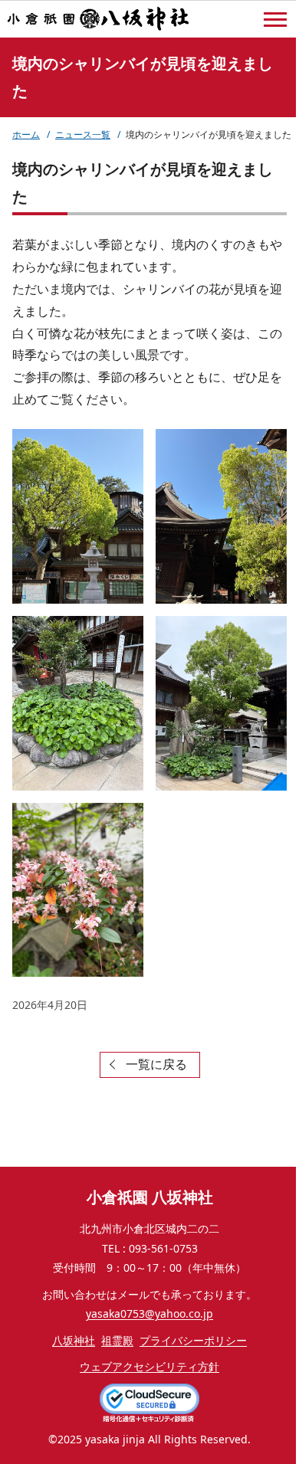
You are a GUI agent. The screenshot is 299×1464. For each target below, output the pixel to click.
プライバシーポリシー (193, 1340)
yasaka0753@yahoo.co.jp (149, 1313)
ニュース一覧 (82, 135)
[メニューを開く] (275, 20)
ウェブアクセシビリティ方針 (149, 1366)
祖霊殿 (117, 1340)
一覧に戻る (156, 1064)
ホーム (26, 135)
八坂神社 (73, 1340)
